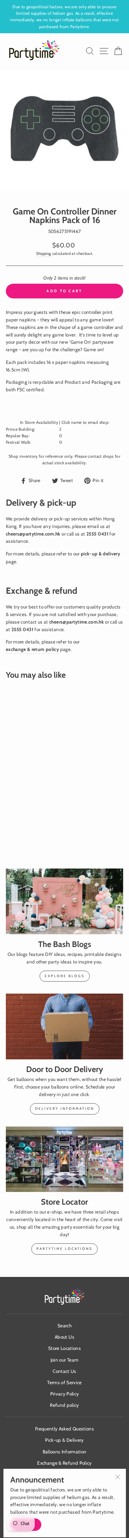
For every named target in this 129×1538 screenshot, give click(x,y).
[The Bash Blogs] (64, 901)
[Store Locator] (64, 1159)
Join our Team (64, 1360)
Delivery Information (64, 1108)
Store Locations (64, 1348)
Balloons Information (65, 1451)
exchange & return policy (32, 649)
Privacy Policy (64, 1393)
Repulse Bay (17, 435)
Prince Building (20, 429)
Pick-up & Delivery (64, 1440)
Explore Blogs (65, 976)
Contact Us (64, 1371)
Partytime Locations (64, 1248)
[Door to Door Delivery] (64, 1026)
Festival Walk (18, 442)
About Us (64, 1337)
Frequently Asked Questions (64, 1428)
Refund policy (64, 1405)
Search (64, 1325)
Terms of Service (64, 1382)
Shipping (43, 253)
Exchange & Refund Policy (64, 1463)
